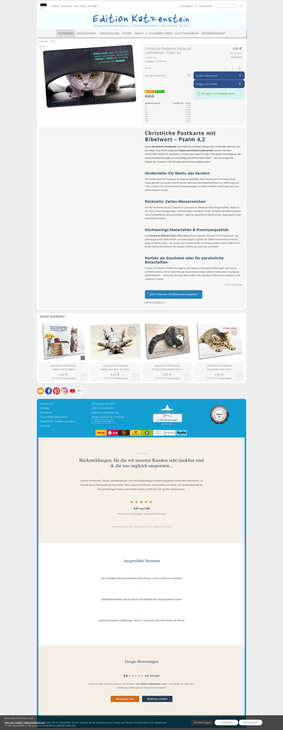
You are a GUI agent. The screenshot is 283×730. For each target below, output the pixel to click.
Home (55, 6)
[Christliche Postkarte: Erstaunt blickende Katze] (167, 342)
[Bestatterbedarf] (213, 33)
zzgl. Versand (70, 378)
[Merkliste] (196, 6)
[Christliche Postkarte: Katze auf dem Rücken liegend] (115, 342)
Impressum (47, 403)
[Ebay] (80, 391)
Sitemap (45, 425)
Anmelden (186, 6)
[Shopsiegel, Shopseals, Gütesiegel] (167, 405)
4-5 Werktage (155, 61)
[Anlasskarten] (86, 33)
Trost (53, 41)
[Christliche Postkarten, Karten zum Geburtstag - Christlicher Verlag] (141, 12)
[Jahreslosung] (109, 33)
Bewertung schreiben (157, 699)
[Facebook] (48, 391)
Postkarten (43, 41)
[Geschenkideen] (187, 33)
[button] (241, 6)
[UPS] (124, 433)
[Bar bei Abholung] (158, 433)
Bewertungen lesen (125, 699)
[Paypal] (181, 433)
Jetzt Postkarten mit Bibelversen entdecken (174, 294)
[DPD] (112, 433)
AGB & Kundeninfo (102, 408)
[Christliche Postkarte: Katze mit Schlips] (63, 342)
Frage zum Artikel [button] (207, 84)
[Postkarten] (65, 33)
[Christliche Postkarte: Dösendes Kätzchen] (219, 342)
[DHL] (101, 433)
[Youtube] (72, 391)
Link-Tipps (80, 6)
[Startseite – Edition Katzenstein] (43, 4)
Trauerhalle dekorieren (54, 416)
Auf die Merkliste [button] (155, 75)
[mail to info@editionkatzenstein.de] (40, 391)
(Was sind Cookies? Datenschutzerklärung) (24, 722)
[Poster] (127, 33)
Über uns (66, 6)
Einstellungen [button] (202, 722)
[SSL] (147, 433)
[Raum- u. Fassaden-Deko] (153, 33)
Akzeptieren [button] (250, 722)
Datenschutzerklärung (104, 412)
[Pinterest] (56, 391)
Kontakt (92, 6)
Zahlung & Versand (102, 403)
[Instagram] (64, 391)
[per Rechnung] (170, 433)
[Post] (135, 433)
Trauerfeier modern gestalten (58, 421)
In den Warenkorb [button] (207, 75)
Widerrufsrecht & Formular (107, 416)
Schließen (226, 722)
